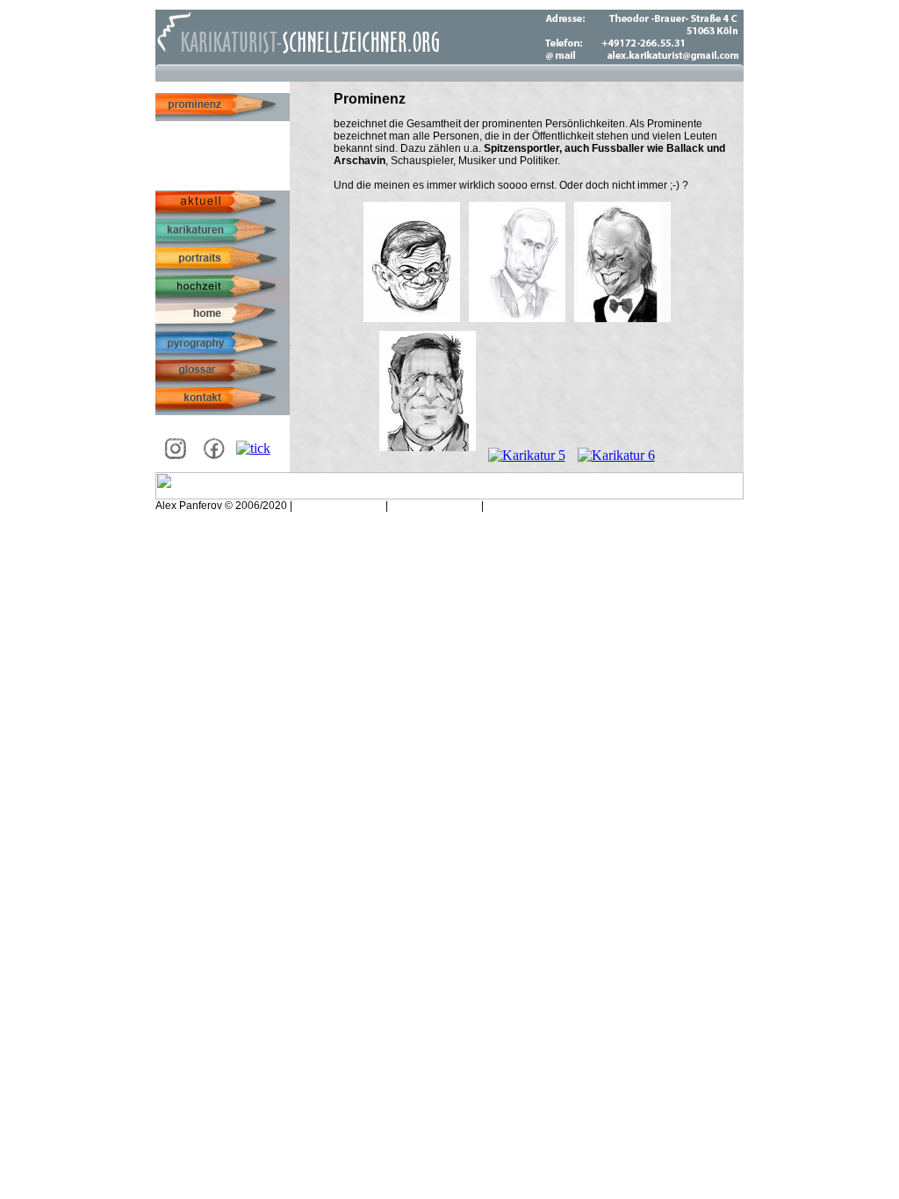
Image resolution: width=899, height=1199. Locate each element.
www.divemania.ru (436, 505)
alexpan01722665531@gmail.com (569, 505)
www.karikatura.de (339, 505)
